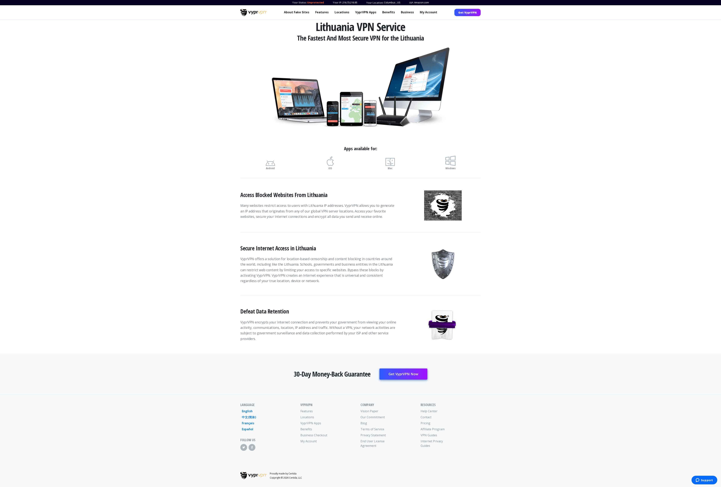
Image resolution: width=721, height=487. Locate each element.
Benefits (388, 12)
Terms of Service (372, 429)
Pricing (425, 423)
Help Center (429, 411)
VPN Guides (429, 435)
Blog (363, 423)
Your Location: (374, 2)
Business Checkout (313, 435)
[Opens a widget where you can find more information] (704, 480)
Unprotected (315, 2)
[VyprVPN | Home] (253, 13)
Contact (426, 417)
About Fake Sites (296, 12)
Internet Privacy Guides (432, 443)
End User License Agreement (372, 443)
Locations (342, 12)
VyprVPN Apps (365, 12)
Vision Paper (369, 411)
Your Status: (299, 2)
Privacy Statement (373, 435)
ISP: (411, 2)
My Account (428, 12)
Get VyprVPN (467, 12)
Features (322, 12)
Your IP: (337, 2)
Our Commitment (372, 417)
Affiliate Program (433, 429)
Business (407, 12)
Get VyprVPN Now (403, 374)
